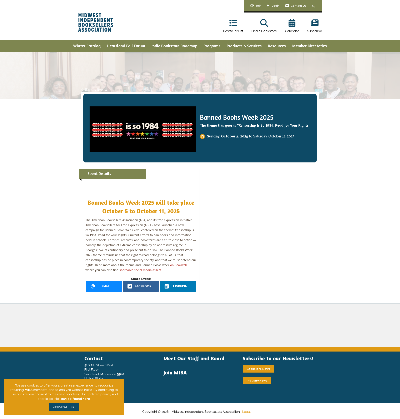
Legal (246, 412)
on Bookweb (178, 265)
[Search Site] (314, 5)
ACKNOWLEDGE (64, 407)
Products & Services (244, 45)
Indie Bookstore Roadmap (174, 45)
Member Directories (309, 45)
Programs (212, 45)
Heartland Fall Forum (126, 45)
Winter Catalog (87, 45)
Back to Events (96, 89)
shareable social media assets (140, 270)
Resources (277, 45)
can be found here (75, 399)
